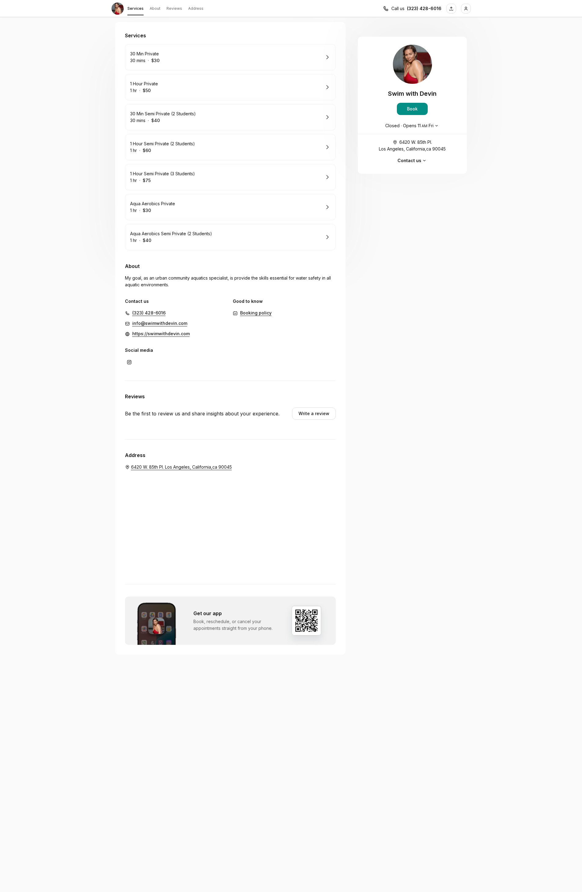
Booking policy (256, 312)
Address (195, 8)
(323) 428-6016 (424, 8)
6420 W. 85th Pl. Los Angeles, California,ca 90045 (412, 145)
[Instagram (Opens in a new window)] (129, 362)
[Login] (466, 8)
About (155, 8)
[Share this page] (451, 8)
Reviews (174, 8)
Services (135, 8)
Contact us (409, 160)
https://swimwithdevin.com (161, 333)
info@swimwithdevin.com (159, 323)
